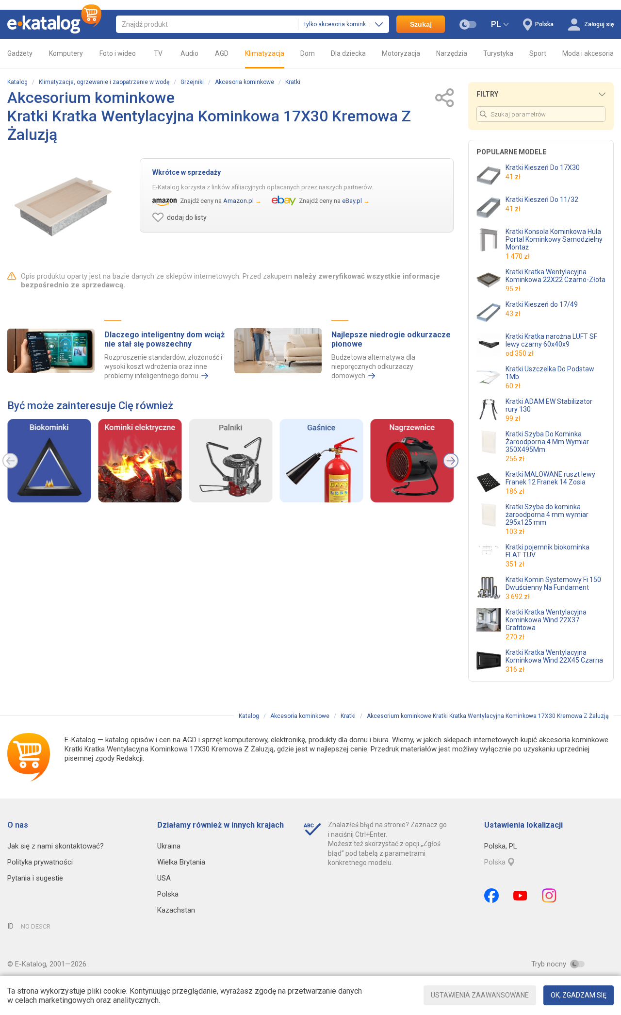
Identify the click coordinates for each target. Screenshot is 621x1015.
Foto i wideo (117, 53)
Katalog (17, 82)
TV (158, 53)
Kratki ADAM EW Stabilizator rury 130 (549, 405)
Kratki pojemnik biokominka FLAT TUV (547, 551)
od (520, 353)
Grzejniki (192, 82)
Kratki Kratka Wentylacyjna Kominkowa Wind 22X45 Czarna (554, 656)
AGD (222, 53)
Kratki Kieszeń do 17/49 (542, 304)
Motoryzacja (401, 53)
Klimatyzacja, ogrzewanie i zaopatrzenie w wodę (104, 82)
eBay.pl (352, 200)
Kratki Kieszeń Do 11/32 (542, 199)
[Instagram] (549, 895)
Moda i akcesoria (588, 53)
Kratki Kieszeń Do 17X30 (543, 167)
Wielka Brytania (181, 862)
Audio (189, 53)
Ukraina (168, 846)
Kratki (292, 82)
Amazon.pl (238, 200)
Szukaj (421, 24)
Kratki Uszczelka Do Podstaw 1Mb (550, 373)
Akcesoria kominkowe (244, 82)
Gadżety (20, 53)
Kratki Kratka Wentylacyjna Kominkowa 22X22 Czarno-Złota (555, 275)
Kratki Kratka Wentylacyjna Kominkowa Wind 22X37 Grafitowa (546, 620)
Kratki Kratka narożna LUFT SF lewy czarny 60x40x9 (551, 340)
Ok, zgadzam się (578, 995)
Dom (307, 53)
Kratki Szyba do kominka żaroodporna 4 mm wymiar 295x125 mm (547, 514)
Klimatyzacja (264, 53)
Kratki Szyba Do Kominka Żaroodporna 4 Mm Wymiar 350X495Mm (547, 441)
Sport (537, 53)
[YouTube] (520, 895)
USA (164, 878)
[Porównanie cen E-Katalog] (54, 24)
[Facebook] (491, 895)
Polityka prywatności (40, 862)
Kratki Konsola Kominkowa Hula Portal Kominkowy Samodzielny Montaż (554, 239)
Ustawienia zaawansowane (480, 995)
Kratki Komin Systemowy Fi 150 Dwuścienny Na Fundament (553, 583)
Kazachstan (176, 910)
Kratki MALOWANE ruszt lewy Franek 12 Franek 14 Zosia (550, 478)
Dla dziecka (348, 53)
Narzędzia (451, 53)
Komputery (66, 53)
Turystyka (498, 53)
